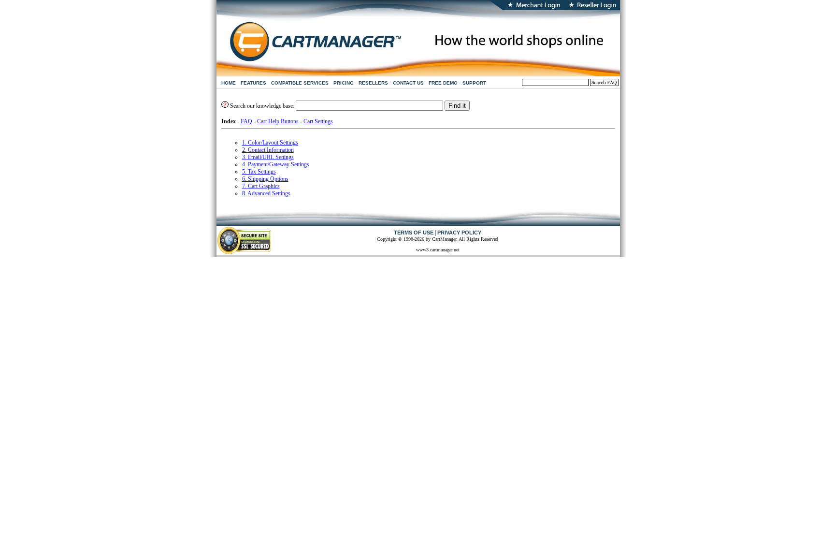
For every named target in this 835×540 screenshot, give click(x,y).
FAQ (246, 121)
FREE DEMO (443, 83)
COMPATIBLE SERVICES (300, 83)
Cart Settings (318, 121)
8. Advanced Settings (266, 193)
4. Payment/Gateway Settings (275, 164)
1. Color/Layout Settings (270, 142)
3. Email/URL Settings (268, 157)
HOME (228, 83)
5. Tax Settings (259, 171)
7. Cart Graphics (261, 186)
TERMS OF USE (413, 232)
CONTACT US (408, 83)
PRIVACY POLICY (459, 232)
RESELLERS (373, 83)
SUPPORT (474, 83)
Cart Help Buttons (278, 121)
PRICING (343, 83)
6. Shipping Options (265, 178)
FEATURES (253, 83)
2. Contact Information (268, 149)
